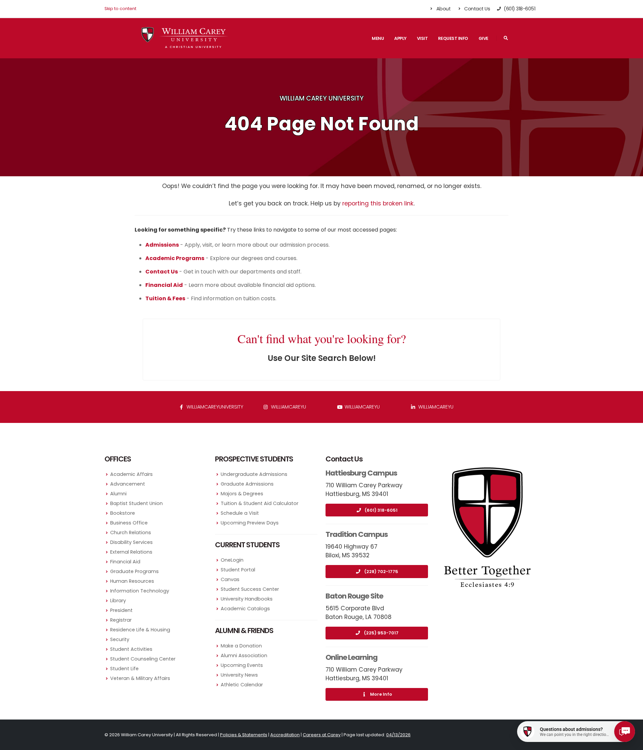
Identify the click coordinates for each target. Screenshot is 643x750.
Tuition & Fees (165, 298)
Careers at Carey (322, 735)
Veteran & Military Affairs (140, 678)
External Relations (131, 552)
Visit (422, 38)
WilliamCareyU (361, 406)
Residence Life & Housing (140, 629)
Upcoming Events (242, 665)
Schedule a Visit (240, 513)
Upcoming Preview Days (250, 522)
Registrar (121, 620)
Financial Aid (125, 561)
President (121, 610)
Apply (400, 38)
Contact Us (476, 8)
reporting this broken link (378, 203)
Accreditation (285, 735)
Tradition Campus (357, 534)
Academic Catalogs (245, 608)
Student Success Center (250, 589)
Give (483, 38)
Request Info (453, 38)
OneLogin (232, 560)
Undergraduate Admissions (254, 474)
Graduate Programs (134, 571)
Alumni (118, 493)
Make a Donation (241, 645)
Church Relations (130, 532)
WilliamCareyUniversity (214, 406)
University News (239, 675)
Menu (378, 38)
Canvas (230, 579)
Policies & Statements (243, 735)
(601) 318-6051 (381, 510)
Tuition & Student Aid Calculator (259, 503)
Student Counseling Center (142, 658)
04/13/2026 (398, 735)
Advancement (127, 484)
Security (119, 639)
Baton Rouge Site (354, 596)
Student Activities (131, 649)
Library (118, 600)
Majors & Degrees (242, 493)
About (442, 8)
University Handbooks (247, 599)
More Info (381, 694)
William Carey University (322, 98)
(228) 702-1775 (381, 571)
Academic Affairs (131, 474)
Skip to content (120, 8)
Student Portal (238, 569)
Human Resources (132, 581)
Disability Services (131, 542)
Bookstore (122, 513)
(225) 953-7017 (381, 633)
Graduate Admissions (247, 484)
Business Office (129, 522)
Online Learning (351, 657)
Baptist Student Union (136, 503)
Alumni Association (244, 655)
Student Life (124, 668)
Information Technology (139, 590)
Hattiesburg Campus (361, 473)
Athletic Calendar (242, 684)
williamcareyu (288, 406)
